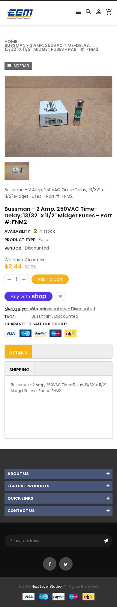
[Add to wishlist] (60, 296)
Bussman (41, 316)
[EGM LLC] (58, 596)
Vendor (12, 248)
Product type (19, 240)
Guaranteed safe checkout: (35, 324)
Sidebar (21, 66)
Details (18, 353)
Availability (17, 231)
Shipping (19, 370)
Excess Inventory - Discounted (63, 309)
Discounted (37, 248)
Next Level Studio (47, 586)
